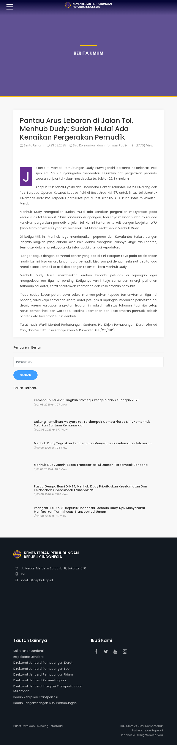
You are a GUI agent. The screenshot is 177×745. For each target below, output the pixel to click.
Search (25, 375)
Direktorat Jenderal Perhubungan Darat (43, 662)
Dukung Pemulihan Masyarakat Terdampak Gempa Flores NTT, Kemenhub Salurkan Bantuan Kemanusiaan (92, 423)
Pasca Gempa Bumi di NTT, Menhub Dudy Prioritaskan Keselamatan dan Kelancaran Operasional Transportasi (90, 488)
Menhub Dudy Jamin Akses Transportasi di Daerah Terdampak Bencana (91, 465)
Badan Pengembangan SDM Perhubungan (45, 703)
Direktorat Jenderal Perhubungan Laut (42, 668)
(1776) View (144, 145)
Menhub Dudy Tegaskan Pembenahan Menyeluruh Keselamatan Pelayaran (93, 443)
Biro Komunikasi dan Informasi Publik (99, 145)
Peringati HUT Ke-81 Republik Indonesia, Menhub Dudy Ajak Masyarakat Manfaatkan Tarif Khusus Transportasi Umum (89, 510)
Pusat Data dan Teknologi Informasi (38, 726)
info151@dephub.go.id (36, 580)
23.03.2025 (58, 145)
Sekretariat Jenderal (28, 651)
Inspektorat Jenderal (28, 657)
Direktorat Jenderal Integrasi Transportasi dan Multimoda (47, 688)
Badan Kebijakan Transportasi (35, 697)
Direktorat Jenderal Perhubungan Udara (43, 674)
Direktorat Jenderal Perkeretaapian (39, 680)
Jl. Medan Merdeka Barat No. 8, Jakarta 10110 (53, 568)
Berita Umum (33, 145)
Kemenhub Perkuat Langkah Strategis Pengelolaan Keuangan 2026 (86, 400)
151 (22, 574)
